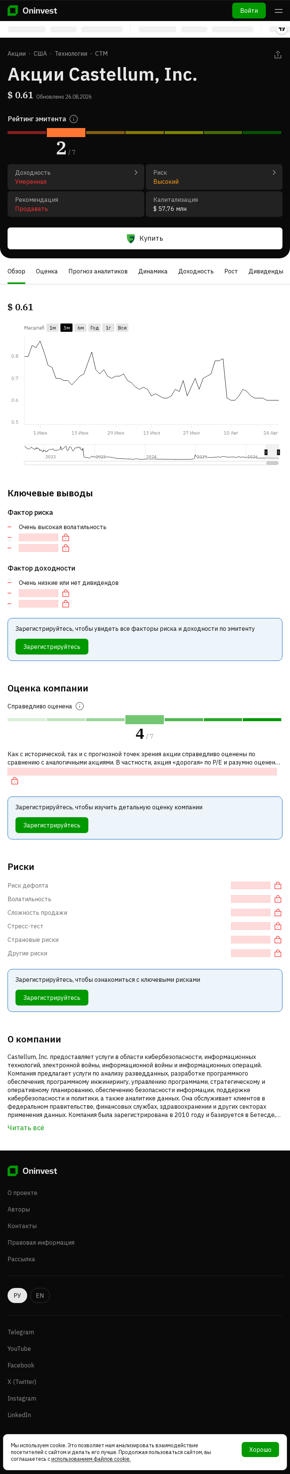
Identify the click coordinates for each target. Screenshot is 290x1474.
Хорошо (260, 1449)
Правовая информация (41, 1242)
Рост (231, 271)
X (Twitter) (22, 1381)
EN (40, 1295)
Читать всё (26, 1127)
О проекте (22, 1192)
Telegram (21, 1332)
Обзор (16, 271)
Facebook (21, 1365)
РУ (17, 1295)
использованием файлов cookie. (91, 1459)
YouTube (19, 1348)
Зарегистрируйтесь (51, 646)
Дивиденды (265, 271)
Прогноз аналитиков (98, 271)
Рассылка (21, 1259)
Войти (249, 10)
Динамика (153, 271)
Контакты (22, 1226)
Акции (17, 53)
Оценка (47, 271)
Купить (151, 238)
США (40, 53)
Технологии (71, 53)
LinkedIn (19, 1415)
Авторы (19, 1209)
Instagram (22, 1398)
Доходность (196, 271)
